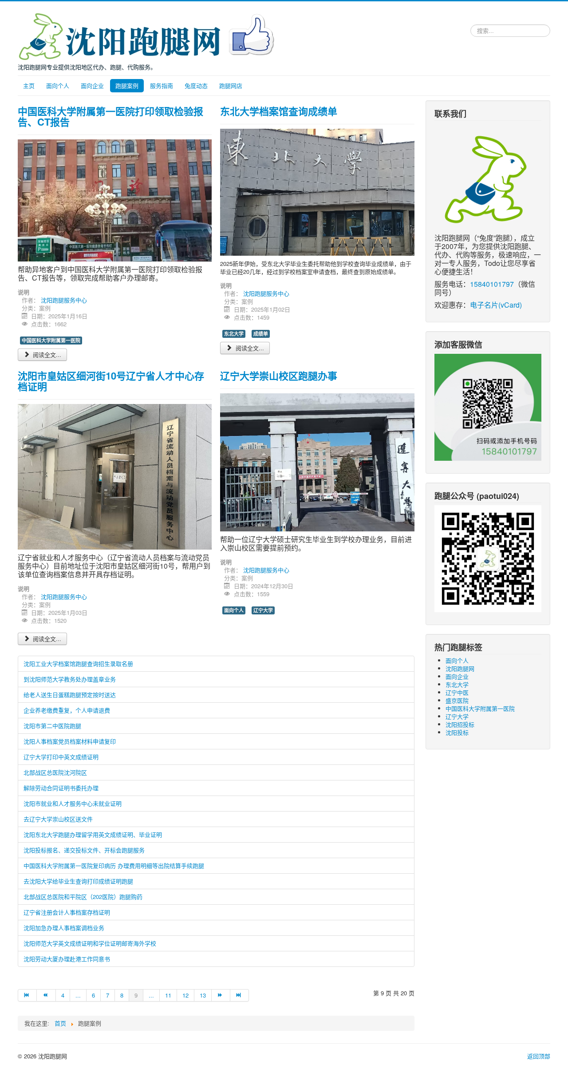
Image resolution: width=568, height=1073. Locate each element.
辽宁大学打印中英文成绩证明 (61, 756)
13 (203, 995)
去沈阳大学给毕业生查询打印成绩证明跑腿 (78, 881)
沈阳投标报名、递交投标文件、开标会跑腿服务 (84, 850)
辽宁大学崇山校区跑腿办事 (278, 375)
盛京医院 (457, 700)
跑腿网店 (230, 85)
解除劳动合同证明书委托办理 (61, 788)
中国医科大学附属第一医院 (51, 340)
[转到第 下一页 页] (221, 995)
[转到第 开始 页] (27, 995)
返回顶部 (538, 1056)
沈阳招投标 (460, 724)
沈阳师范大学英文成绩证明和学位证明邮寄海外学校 (90, 943)
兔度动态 (196, 85)
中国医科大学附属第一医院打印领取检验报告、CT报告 (110, 116)
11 (168, 995)
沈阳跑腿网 (460, 668)
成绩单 (260, 333)
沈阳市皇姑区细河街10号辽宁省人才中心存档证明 (111, 380)
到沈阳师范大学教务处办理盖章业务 (70, 679)
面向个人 (57, 85)
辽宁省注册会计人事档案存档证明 (67, 912)
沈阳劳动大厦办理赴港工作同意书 (67, 958)
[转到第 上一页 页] (46, 995)
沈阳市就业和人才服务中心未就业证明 (73, 803)
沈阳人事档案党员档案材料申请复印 (70, 741)
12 (185, 995)
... (78, 995)
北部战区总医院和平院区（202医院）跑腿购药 (83, 896)
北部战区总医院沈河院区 (55, 772)
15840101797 (492, 284)
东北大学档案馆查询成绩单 (278, 111)
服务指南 (161, 85)
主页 (29, 85)
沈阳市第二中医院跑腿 (52, 725)
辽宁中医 (457, 692)
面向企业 (92, 85)
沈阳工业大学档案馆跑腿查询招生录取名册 (78, 663)
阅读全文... (46, 354)
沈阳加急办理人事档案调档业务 (64, 927)
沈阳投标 (457, 732)
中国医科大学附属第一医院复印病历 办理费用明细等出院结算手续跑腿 (114, 865)
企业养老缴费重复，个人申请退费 (67, 710)
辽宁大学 (263, 610)
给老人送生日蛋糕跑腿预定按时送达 (70, 694)
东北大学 (234, 333)
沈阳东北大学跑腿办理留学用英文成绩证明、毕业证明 (93, 834)
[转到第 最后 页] (239, 995)
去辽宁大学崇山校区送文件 (58, 819)
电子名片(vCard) (496, 305)
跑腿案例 (126, 85)
